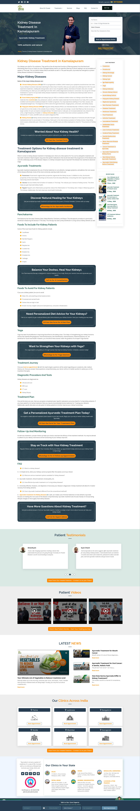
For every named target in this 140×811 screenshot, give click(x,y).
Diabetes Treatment (109, 108)
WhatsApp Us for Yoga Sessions (57, 355)
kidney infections (48, 113)
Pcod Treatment (108, 115)
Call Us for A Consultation (57, 280)
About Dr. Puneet (45, 8)
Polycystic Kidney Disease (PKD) (32, 107)
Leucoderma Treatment (110, 121)
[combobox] (92, 23)
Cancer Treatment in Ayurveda (109, 148)
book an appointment (30, 367)
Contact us (94, 8)
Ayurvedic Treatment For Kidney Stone (110, 153)
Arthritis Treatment (109, 118)
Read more (21, 687)
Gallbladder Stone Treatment (108, 125)
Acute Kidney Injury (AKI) (30, 97)
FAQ (85, 8)
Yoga (104, 86)
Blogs (78, 8)
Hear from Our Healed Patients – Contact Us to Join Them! (70, 580)
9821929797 (105, 48)
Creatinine (106, 66)
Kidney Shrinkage (108, 73)
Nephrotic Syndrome (109, 102)
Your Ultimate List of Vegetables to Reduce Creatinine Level (42, 678)
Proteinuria (106, 69)
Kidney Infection (108, 89)
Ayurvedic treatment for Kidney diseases (33, 495)
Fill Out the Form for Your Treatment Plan (56, 423)
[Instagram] (25, 2)
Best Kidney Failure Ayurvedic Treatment (109, 158)
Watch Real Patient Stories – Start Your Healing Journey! (70, 629)
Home (19, 51)
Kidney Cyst (106, 79)
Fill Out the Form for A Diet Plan (56, 322)
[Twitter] (19, 2)
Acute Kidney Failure (109, 95)
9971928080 (118, 2)
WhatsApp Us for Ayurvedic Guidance (56, 206)
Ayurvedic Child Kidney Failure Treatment (109, 163)
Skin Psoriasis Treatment (111, 105)
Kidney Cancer (107, 76)
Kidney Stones (26, 118)
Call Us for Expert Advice (56, 517)
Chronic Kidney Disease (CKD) (31, 84)
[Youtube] (27, 2)
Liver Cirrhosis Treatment (111, 130)
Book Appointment (34, 723)
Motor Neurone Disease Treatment (110, 142)
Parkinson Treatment (109, 112)
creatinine (32, 100)
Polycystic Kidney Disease (111, 99)
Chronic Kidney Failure (110, 92)
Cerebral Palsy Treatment (111, 133)
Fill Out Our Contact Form (56, 140)
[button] (65, 574)
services (69, 8)
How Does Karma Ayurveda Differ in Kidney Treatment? (106, 677)
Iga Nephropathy (108, 82)
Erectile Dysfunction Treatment (109, 137)
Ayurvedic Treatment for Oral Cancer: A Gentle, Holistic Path (107, 664)
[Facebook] (22, 2)
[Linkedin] (38, 773)
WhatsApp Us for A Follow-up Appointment (57, 456)
